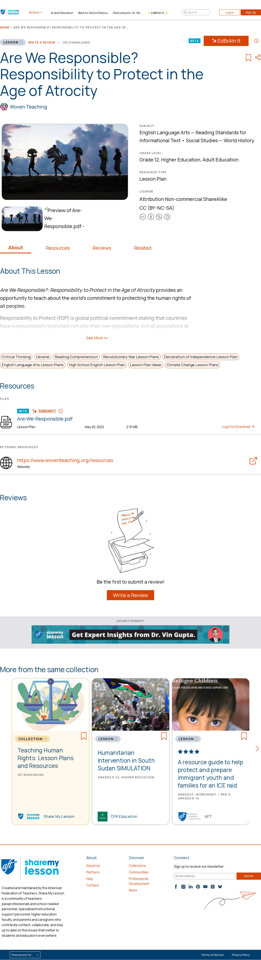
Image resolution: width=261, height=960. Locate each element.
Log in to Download (236, 426)
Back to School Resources (93, 13)
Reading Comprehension (76, 356)
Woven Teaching (28, 106)
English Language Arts (164, 132)
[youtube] (205, 887)
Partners (93, 872)
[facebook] (176, 887)
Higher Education (180, 159)
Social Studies (202, 140)
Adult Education (220, 159)
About (15, 247)
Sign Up (251, 12)
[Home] (10, 12)
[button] (258, 749)
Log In (230, 12)
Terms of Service (212, 955)
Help (89, 878)
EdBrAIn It (229, 40)
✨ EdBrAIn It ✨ (157, 13)
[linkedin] (191, 887)
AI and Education (62, 13)
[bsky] (220, 887)
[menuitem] (21, 218)
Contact (92, 885)
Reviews (102, 248)
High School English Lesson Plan (97, 364)
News (133, 890)
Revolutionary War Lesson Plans (131, 356)
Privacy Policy (241, 955)
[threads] (213, 887)
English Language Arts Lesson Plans (33, 364)
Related (143, 248)
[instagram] (183, 887)
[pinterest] (198, 887)
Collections (137, 865)
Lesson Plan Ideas (145, 364)
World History (239, 140)
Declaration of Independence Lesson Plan (200, 356)
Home (5, 27)
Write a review (41, 42)
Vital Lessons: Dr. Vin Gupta (128, 13)
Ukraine (42, 356)
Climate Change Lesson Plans (192, 364)
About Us (93, 865)
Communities (139, 872)
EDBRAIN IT (47, 411)
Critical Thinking (16, 356)
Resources (58, 248)
